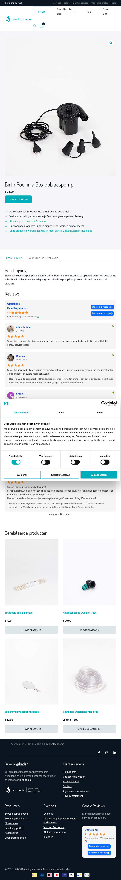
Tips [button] (88, 11)
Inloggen (48, 836)
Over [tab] (100, 412)
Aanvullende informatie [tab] (43, 258)
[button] (34, 25)
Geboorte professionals (103, 3)
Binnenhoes (11, 823)
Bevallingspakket (14, 828)
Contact (67, 786)
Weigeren (22, 474)
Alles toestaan (99, 474)
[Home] (6, 744)
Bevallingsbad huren (16, 818)
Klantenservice (80, 3)
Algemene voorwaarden (76, 791)
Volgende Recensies (60, 514)
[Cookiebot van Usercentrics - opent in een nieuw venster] (103, 403)
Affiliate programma (54, 832)
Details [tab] (60, 412)
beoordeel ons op (101, 313)
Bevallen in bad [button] (64, 11)
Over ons (106, 11)
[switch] (42, 462)
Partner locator (61, 3)
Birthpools (25, 779)
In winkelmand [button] (31, 630)
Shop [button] (41, 11)
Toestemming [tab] (21, 412)
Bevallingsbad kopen (16, 813)
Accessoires (11, 832)
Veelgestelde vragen (74, 776)
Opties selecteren (89, 729)
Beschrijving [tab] (14, 258)
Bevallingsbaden (17, 308)
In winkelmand (18, 199)
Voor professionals (15, 837)
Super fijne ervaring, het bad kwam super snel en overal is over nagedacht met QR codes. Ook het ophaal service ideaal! (57, 343)
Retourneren (69, 771)
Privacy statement (73, 795)
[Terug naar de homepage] (19, 18)
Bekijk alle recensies (102, 307)
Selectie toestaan (60, 474)
